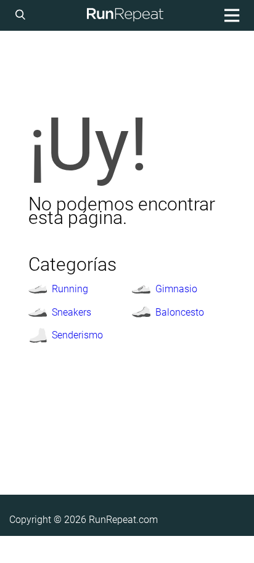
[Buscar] (22, 15)
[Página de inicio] (125, 15)
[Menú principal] (230, 15)
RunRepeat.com (123, 519)
